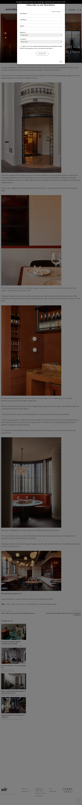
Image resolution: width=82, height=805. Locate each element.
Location (23, 39)
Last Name (23, 19)
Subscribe (42, 53)
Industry (23, 32)
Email (22, 26)
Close (61, 61)
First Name (24, 13)
